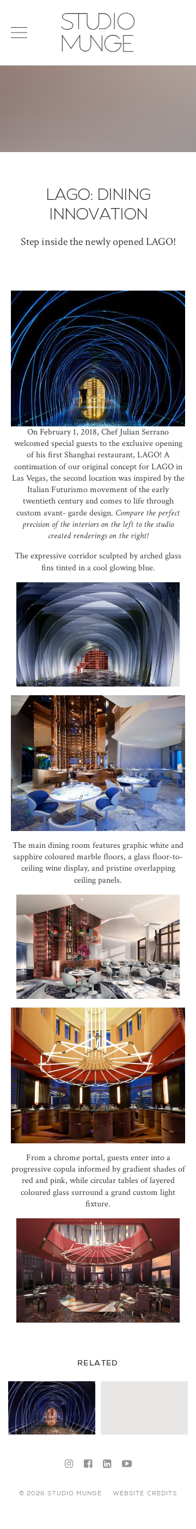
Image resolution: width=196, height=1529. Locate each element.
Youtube (127, 1464)
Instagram (68, 1464)
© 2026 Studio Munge (60, 1493)
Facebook (87, 1464)
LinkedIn (107, 1464)
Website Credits (145, 1493)
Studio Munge (98, 51)
